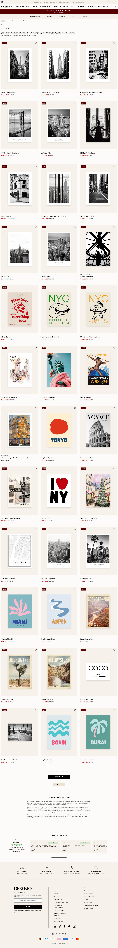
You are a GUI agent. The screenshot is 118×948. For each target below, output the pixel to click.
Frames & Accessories (61, 6)
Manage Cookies (88, 908)
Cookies (86, 899)
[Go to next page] (63, 784)
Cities (25, 21)
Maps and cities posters (14, 21)
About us (56, 888)
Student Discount (59, 910)
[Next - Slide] (109, 846)
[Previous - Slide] (27, 846)
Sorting (84, 16)
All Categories (34, 16)
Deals (72, 6)
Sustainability (58, 899)
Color (49, 16)
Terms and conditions (90, 896)
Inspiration (92, 6)
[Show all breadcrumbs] (3, 21)
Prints (34, 6)
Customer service (89, 891)
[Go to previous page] (54, 784)
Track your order (88, 893)
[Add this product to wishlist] (35, 43)
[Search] (107, 6)
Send (28, 906)
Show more (59, 777)
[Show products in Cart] (115, 6)
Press (55, 891)
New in (28, 6)
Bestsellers (20, 6)
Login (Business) (58, 921)
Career (56, 896)
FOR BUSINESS (102, 6)
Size (73, 16)
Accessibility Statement (61, 902)
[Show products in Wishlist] (111, 6)
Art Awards (57, 918)
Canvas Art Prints (45, 6)
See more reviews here (59, 857)
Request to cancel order (91, 905)
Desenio (64, 943)
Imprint (56, 893)
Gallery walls (81, 6)
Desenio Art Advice (89, 888)
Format (61, 16)
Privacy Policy (25, 910)
